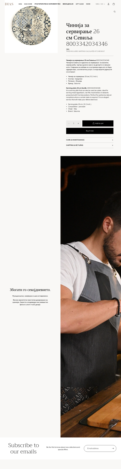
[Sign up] (113, 448)
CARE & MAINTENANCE (75, 140)
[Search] (114, 11)
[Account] (108, 4)
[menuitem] (88, 4)
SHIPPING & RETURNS (74, 145)
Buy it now (90, 131)
